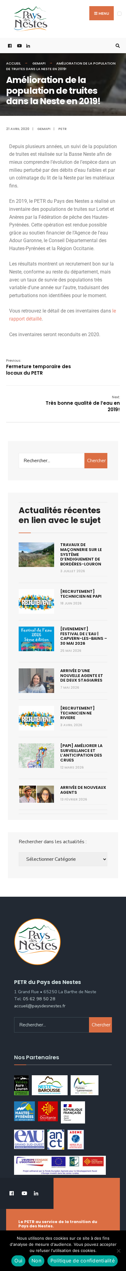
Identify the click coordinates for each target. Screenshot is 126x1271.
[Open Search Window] (116, 45)
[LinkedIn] (27, 45)
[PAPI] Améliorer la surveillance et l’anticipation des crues (81, 753)
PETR (62, 128)
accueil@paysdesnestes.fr (39, 1006)
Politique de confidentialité (82, 1260)
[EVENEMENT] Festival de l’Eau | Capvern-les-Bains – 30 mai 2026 (83, 636)
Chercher (96, 461)
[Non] (118, 1251)
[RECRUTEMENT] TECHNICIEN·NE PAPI (81, 593)
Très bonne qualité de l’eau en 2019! (83, 404)
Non (36, 1260)
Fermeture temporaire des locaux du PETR (38, 367)
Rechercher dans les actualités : (53, 841)
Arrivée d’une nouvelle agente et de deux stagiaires (81, 675)
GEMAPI (39, 63)
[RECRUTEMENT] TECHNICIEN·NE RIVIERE (77, 713)
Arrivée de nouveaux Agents (83, 790)
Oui (18, 1260)
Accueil (13, 63)
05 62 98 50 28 (39, 999)
